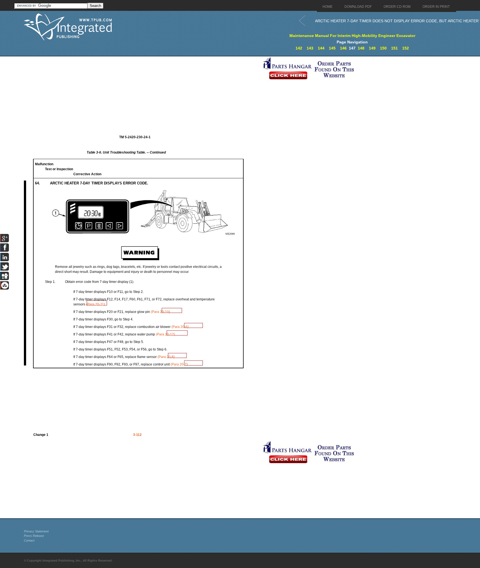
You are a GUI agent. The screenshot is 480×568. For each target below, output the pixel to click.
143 (310, 48)
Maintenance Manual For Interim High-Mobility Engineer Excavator (352, 35)
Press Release (34, 535)
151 (394, 48)
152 (405, 48)
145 (332, 48)
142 (299, 48)
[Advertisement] (142, 95)
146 (343, 48)
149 (372, 48)
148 (361, 48)
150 (383, 48)
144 (321, 48)
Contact (29, 540)
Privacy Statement (36, 531)
